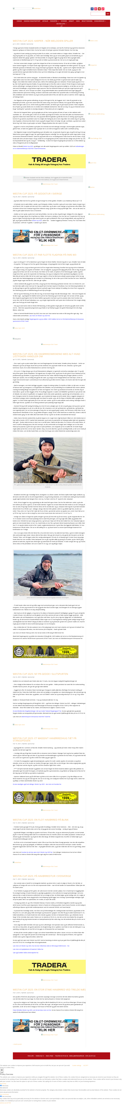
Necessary (5, 1092)
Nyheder (64, 27)
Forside (19, 27)
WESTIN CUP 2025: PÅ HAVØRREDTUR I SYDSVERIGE (42, 882)
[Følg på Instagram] (95, 8)
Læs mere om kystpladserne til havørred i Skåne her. (28, 955)
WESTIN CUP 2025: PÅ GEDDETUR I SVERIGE (37, 200)
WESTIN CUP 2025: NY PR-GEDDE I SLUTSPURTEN (40, 680)
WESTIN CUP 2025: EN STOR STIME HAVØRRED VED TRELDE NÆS (49, 996)
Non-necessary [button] (4, 1100)
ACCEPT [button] (85, 1072)
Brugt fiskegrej (87, 27)
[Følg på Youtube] (99, 8)
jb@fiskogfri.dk (66, 719)
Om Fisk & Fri (60, 30)
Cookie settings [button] (76, 1072)
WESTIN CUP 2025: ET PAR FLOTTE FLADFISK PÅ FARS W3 (44, 261)
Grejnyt (71, 27)
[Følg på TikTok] (102, 8)
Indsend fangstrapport (32, 27)
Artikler (45, 27)
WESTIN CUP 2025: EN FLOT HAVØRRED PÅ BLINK (40, 826)
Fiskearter (53, 27)
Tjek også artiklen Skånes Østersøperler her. (26, 959)
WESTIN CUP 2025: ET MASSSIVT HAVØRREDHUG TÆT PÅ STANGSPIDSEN (44, 746)
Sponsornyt (29, 50)
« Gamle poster (17, 1050)
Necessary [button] (3, 1090)
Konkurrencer (99, 27)
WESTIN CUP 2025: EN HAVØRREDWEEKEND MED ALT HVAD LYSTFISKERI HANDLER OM (46, 361)
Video (78, 27)
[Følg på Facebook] (92, 8)
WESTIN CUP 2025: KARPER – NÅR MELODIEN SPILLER (43, 47)
